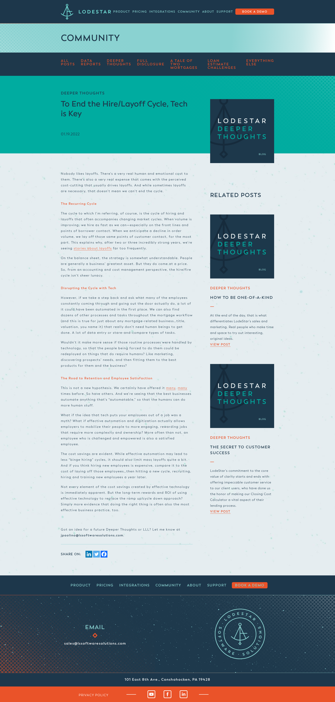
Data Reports (91, 62)
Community (189, 11)
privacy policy (94, 695)
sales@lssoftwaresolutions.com (95, 643)
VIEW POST (220, 345)
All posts (68, 62)
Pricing (139, 11)
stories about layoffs (93, 248)
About (208, 11)
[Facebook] (104, 554)
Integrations (162, 11)
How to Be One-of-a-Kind (241, 297)
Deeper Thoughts (119, 62)
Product (121, 11)
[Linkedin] (88, 554)
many (170, 388)
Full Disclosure (151, 62)
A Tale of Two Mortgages (184, 64)
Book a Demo (254, 11)
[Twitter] (96, 554)
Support (225, 11)
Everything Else (260, 62)
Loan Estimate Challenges (222, 64)
